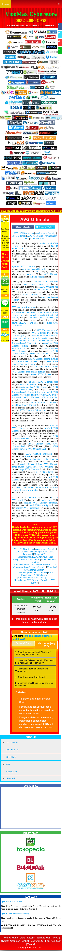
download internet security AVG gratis (39, 395)
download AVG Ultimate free (25, 343)
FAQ (55, 937)
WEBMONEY (11, 771)
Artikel (25, 941)
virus (37, 271)
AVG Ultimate (19, 236)
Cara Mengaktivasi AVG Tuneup (33, 578)
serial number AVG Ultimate (33, 387)
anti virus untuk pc (36, 284)
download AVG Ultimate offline (27, 312)
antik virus (47, 500)
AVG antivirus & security (23, 307)
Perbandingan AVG (39, 551)
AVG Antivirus (27, 233)
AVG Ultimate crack (39, 443)
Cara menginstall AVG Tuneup (32, 577)
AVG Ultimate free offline (45, 366)
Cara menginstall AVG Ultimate (32, 572)
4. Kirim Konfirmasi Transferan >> (31, 677)
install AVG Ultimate (40, 353)
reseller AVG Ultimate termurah (40, 502)
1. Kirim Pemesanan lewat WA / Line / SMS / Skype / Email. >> (32, 653)
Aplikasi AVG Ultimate (23, 266)
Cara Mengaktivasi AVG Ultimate (37, 573)
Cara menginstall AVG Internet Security (32, 564)
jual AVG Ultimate (45, 472)
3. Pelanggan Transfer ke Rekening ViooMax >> (31, 669)
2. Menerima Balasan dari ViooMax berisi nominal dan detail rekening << (34, 661)
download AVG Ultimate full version (28, 392)
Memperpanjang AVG (46, 645)
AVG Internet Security (45, 233)
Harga (15, 937)
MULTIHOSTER (12, 749)
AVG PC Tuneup (35, 236)
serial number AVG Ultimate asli (32, 487)
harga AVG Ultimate (29, 469)
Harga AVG (39, 554)
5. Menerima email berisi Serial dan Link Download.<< (34, 684)
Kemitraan (56, 941)
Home (5, 4)
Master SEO (36, 941)
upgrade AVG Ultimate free (43, 382)
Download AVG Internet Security (40, 568)
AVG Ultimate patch (37, 449)
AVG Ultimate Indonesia (39, 454)
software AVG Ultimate (46, 281)
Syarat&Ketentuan (10, 941)
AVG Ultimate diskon (31, 464)
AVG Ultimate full (27, 384)
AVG (16, 233)
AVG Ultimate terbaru (46, 330)
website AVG (18, 348)
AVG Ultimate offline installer (44, 359)
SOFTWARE (11, 757)
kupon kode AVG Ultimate (39, 466)
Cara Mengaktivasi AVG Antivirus (33, 558)
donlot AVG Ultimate (41, 374)
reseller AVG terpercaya (27, 508)
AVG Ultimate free (41, 333)
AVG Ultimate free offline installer (28, 371)
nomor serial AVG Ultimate (43, 402)
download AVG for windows (25, 323)
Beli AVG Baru (23, 643)
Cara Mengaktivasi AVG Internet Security (34, 565)
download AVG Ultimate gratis (36, 340)
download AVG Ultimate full (43, 317)
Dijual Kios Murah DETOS (11, 901)
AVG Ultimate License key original (35, 488)
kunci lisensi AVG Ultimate (24, 405)
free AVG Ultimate (27, 361)
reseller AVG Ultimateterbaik (43, 459)
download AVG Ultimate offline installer (34, 397)
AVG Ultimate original (40, 505)
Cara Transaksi (27, 937)
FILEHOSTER (12, 742)
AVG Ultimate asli (32, 497)
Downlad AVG (37, 238)
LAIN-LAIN (10, 778)
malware (30, 274)
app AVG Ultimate (42, 289)
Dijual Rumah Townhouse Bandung (15, 913)
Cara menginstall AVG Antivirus (32, 557)
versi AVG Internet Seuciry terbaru (35, 362)
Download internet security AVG (29, 338)
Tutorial (31, 944)
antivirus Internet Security (34, 269)
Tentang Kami (44, 937)
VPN (8, 764)
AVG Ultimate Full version (44, 335)
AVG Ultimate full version (32, 410)
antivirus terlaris (36, 276)
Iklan (47, 941)
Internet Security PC (32, 294)
